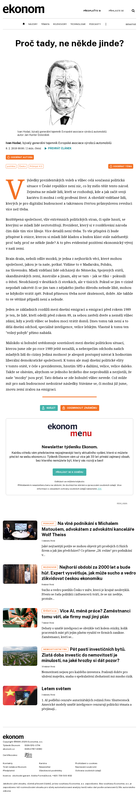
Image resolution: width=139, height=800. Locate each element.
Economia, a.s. (35, 741)
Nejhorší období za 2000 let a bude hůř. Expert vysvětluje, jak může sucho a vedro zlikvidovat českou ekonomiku (89, 573)
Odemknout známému (82, 407)
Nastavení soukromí (85, 767)
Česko (22, 166)
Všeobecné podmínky (50, 770)
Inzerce (7, 775)
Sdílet (51, 407)
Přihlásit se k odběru (69, 472)
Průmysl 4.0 (36, 166)
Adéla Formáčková (41, 775)
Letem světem (56, 688)
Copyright (8, 741)
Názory (32, 24)
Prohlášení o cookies (86, 763)
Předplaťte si (92, 10)
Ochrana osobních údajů (88, 770)
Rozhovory (60, 24)
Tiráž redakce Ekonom (14, 767)
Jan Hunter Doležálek (37, 134)
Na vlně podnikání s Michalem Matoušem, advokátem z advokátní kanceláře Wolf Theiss (88, 529)
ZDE (99, 489)
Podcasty (95, 24)
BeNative (131, 24)
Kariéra (43, 763)
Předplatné (9, 770)
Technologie (78, 24)
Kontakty (7, 763)
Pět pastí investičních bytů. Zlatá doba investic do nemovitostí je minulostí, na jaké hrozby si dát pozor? (83, 655)
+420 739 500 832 (62, 775)
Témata (45, 24)
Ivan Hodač (13, 143)
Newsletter (45, 767)
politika (11, 166)
